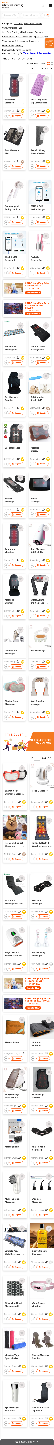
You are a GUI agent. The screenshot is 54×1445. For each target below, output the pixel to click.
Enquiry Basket (27, 1441)
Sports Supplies (41, 37)
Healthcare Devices (33, 23)
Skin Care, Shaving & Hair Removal (17, 32)
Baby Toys (34, 41)
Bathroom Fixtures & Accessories (17, 37)
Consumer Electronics (12, 28)
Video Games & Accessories (15, 41)
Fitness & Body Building (12, 45)
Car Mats (39, 32)
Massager (18, 23)
